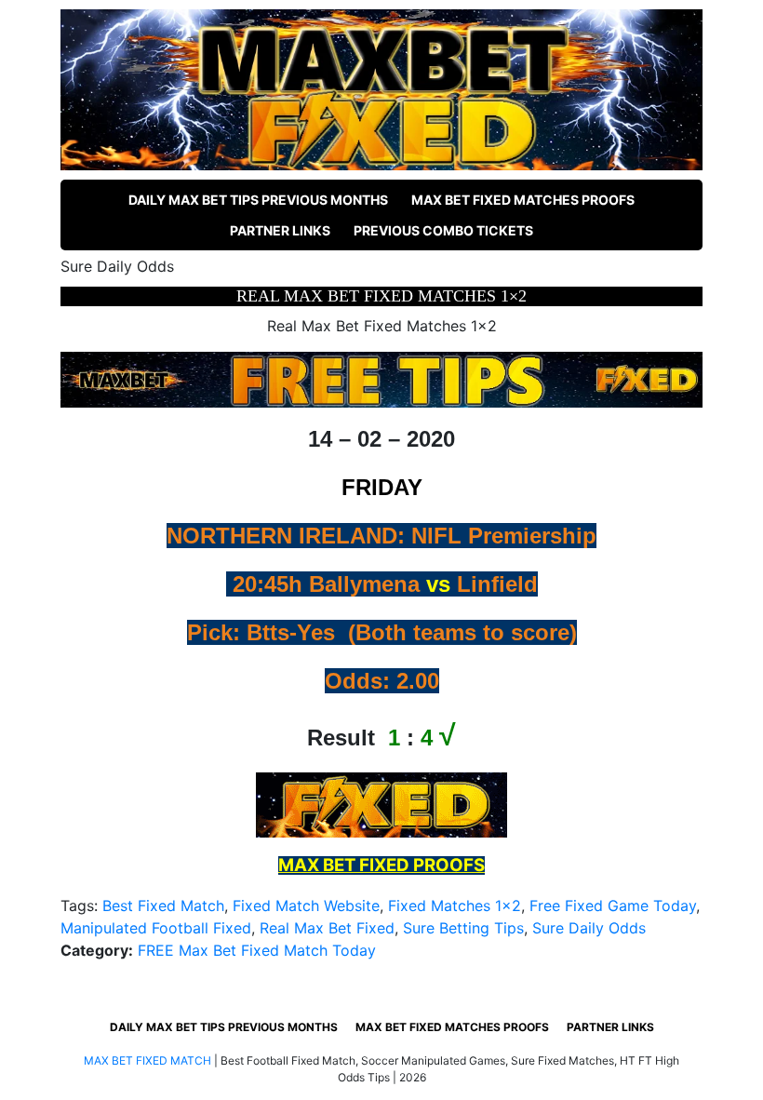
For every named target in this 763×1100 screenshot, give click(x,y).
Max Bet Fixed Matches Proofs (523, 200)
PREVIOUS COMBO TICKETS (443, 230)
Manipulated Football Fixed (155, 928)
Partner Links (280, 230)
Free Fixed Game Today (612, 905)
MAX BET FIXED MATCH (147, 1060)
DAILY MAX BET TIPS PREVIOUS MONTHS (258, 200)
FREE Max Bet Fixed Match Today (257, 950)
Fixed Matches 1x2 (454, 905)
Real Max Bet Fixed (327, 928)
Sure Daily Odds (589, 928)
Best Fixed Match (163, 905)
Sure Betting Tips (463, 928)
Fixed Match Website (306, 905)
